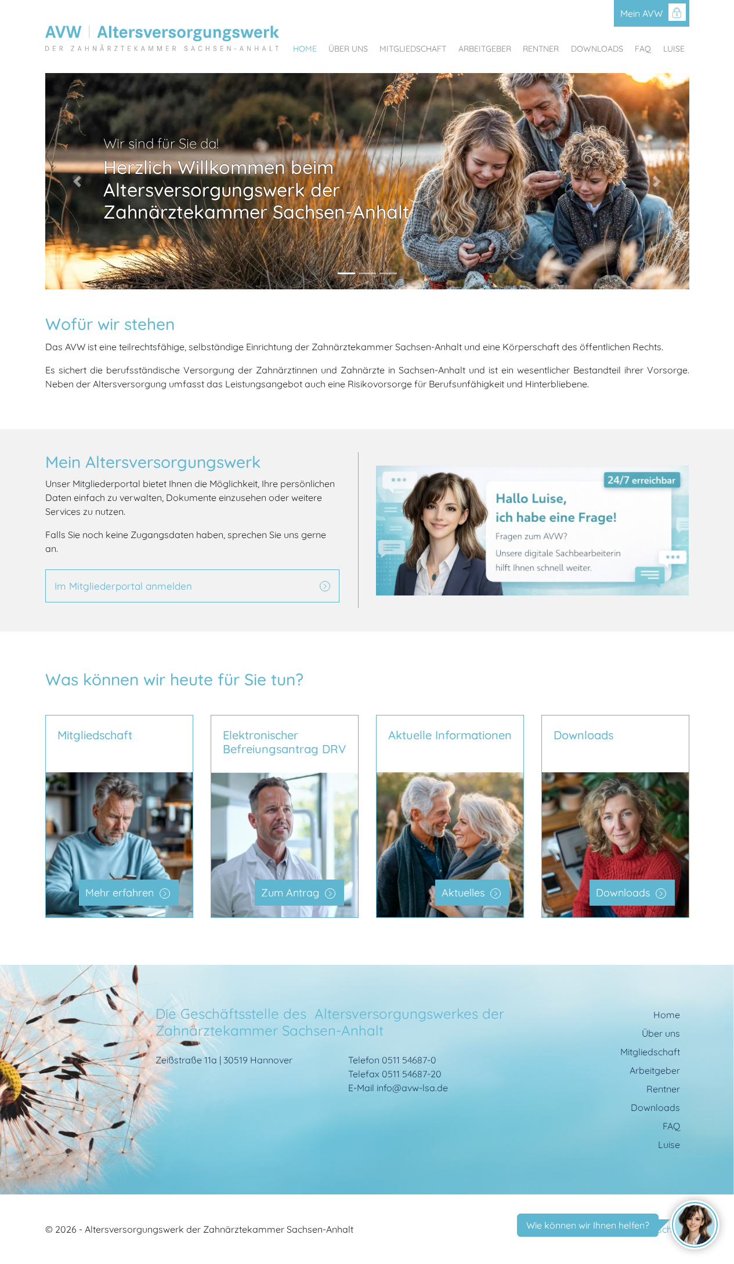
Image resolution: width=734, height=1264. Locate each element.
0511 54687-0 (409, 1060)
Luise (674, 47)
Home (305, 47)
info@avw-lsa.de (412, 1088)
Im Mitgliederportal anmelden (123, 586)
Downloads (597, 47)
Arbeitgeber (484, 47)
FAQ (643, 47)
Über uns (348, 47)
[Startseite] (162, 39)
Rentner (541, 47)
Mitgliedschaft (412, 47)
